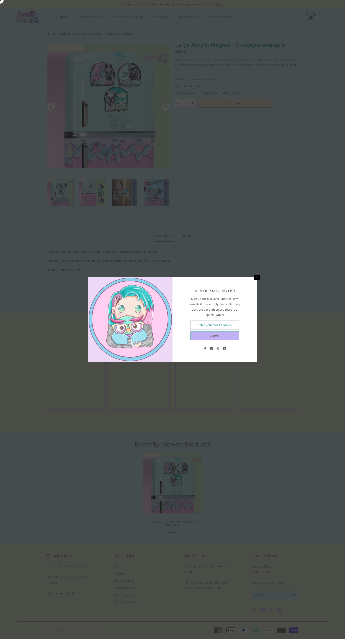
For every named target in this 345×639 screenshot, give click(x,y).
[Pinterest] (218, 348)
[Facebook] (205, 348)
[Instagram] (211, 348)
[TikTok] (224, 348)
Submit (215, 335)
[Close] (257, 277)
